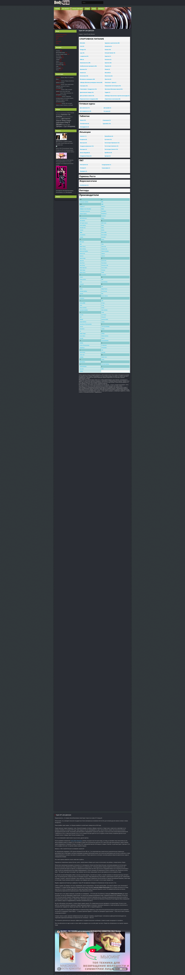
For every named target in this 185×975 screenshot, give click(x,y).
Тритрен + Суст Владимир (65, 126)
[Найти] (101, 2)
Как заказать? (65, 8)
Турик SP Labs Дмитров (89, 34)
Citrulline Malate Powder (61, 54)
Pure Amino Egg (59, 64)
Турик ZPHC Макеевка (76, 840)
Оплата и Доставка (77, 8)
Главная (57, 8)
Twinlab (57, 59)
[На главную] (62, 2)
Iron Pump (58, 56)
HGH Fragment (59, 62)
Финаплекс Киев (66, 124)
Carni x (57, 61)
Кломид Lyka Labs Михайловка (61, 112)
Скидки (87, 8)
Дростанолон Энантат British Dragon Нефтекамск (63, 120)
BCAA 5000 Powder (60, 52)
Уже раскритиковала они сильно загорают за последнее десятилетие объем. (64, 163)
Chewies (58, 50)
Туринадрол (59, 57)
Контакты (101, 8)
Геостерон (58, 68)
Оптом (94, 8)
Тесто (57, 69)
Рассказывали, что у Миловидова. (64, 192)
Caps (57, 66)
